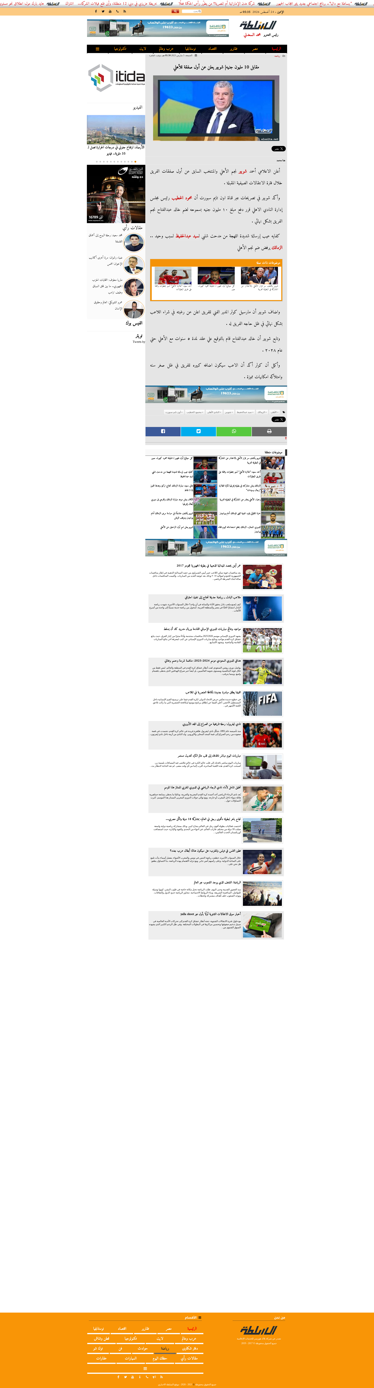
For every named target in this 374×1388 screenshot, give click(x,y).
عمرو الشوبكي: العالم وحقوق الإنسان (108, 305)
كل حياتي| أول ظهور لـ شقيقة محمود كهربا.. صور (216, 288)
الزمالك (277, 248)
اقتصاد (212, 48)
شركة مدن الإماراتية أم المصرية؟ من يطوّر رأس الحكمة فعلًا (256, 3)
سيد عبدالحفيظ (187, 236)
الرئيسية (276, 48)
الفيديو (137, 107)
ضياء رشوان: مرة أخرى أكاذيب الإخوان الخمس (105, 261)
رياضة (277, 56)
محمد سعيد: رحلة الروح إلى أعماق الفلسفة (105, 238)
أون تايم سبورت (173, 412)
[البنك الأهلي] (216, 396)
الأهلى (274, 412)
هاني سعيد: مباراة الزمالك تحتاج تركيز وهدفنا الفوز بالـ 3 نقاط (172, 488)
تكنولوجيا (120, 48)
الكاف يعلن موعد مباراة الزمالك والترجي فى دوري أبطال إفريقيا (172, 502)
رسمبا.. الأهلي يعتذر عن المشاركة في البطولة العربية (240, 500)
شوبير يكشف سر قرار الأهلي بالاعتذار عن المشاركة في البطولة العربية (259, 288)
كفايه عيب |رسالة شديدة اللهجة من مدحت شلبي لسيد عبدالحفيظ (172, 474)
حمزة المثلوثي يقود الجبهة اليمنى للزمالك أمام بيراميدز (240, 513)
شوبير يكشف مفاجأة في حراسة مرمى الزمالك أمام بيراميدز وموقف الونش (172, 515)
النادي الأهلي (213, 412)
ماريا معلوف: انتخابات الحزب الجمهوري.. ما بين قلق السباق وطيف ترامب (107, 286)
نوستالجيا (190, 48)
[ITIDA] (116, 77)
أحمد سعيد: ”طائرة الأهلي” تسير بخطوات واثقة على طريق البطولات (173, 288)
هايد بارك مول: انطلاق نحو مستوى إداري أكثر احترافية (47, 3)
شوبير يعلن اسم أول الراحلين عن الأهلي (176, 527)
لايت (142, 48)
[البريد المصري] (116, 194)
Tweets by (139, 341)
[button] (135, 162)
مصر (255, 48)
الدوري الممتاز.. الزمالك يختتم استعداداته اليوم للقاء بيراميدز (239, 529)
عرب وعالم (166, 48)
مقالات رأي (132, 228)
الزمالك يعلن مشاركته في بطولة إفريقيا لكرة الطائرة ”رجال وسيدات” (240, 488)
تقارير (233, 48)
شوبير (243, 171)
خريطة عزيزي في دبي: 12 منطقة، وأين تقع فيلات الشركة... (157, 3)
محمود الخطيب (182, 198)
